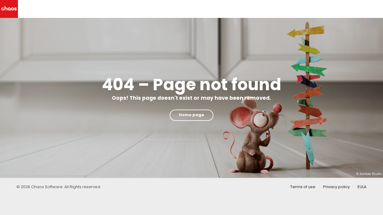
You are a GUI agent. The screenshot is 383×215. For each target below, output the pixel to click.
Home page (191, 115)
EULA (362, 187)
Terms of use (302, 187)
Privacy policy (336, 187)
